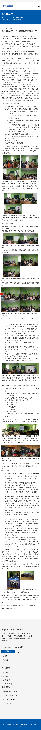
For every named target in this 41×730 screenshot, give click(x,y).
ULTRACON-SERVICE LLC (10, 695)
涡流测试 (6, 676)
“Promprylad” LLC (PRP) (10, 692)
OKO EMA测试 (7, 684)
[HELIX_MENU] (39, 6)
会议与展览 (19, 17)
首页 (6, 17)
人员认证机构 (7, 703)
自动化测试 (6, 680)
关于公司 (12, 17)
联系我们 (6, 660)
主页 (17, 652)
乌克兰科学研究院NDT (9, 699)
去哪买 (5, 656)
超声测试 (6, 672)
